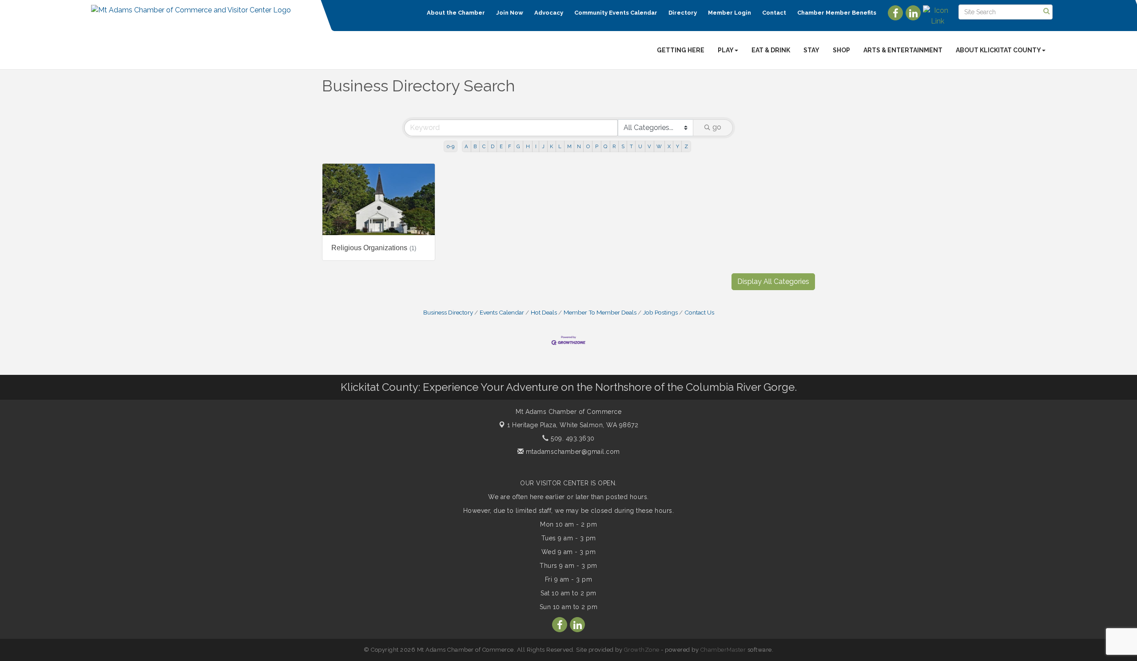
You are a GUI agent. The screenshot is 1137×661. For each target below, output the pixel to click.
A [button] (466, 146)
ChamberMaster (723, 649)
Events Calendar (502, 312)
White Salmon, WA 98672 (572, 425)
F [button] (509, 146)
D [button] (492, 146)
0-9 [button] (450, 146)
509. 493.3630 (572, 438)
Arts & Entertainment (902, 50)
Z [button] (686, 146)
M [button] (569, 146)
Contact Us (699, 312)
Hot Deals (544, 312)
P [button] (596, 146)
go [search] (716, 127)
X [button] (669, 146)
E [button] (501, 146)
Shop (841, 50)
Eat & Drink (770, 50)
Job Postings (660, 312)
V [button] (649, 146)
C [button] (483, 146)
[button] (773, 281)
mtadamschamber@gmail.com (572, 451)
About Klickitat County (998, 50)
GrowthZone (642, 649)
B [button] (475, 146)
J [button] (543, 146)
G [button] (518, 146)
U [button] (640, 146)
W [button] (659, 146)
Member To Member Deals (600, 312)
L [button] (559, 146)
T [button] (631, 146)
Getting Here (680, 50)
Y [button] (677, 146)
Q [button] (605, 146)
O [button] (588, 146)
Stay (811, 50)
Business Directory (448, 312)
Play (726, 50)
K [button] (551, 146)
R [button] (614, 146)
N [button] (579, 146)
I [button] (536, 146)
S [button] (622, 146)
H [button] (528, 146)
